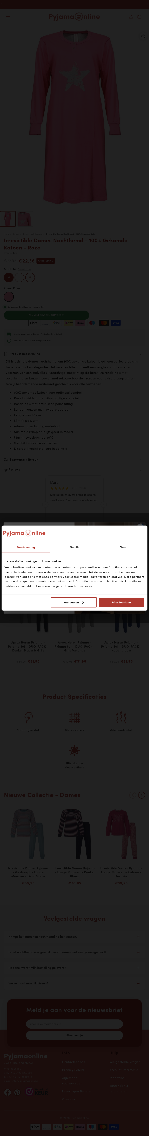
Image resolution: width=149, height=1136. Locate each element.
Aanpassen (71, 602)
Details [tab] (74, 547)
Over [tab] (123, 547)
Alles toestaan (121, 602)
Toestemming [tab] (26, 547)
